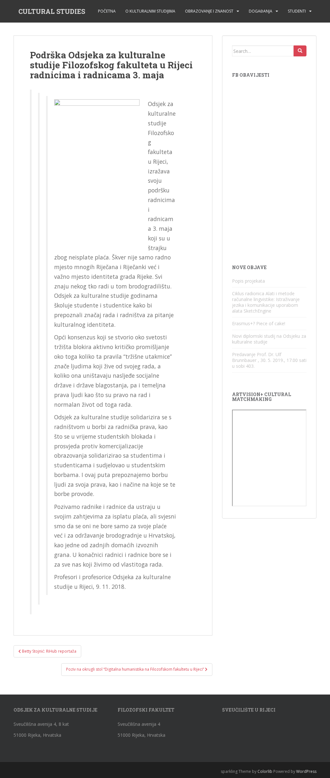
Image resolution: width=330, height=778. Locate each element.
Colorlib (264, 771)
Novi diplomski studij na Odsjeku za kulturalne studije (269, 339)
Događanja (260, 11)
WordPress (306, 771)
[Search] (300, 50)
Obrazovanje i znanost (209, 11)
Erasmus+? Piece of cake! (258, 323)
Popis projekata (248, 281)
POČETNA (107, 11)
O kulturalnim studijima (150, 11)
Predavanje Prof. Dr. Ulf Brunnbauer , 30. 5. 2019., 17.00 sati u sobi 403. (269, 360)
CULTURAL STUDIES (51, 11)
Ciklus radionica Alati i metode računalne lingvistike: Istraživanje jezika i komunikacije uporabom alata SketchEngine (266, 302)
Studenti (297, 11)
